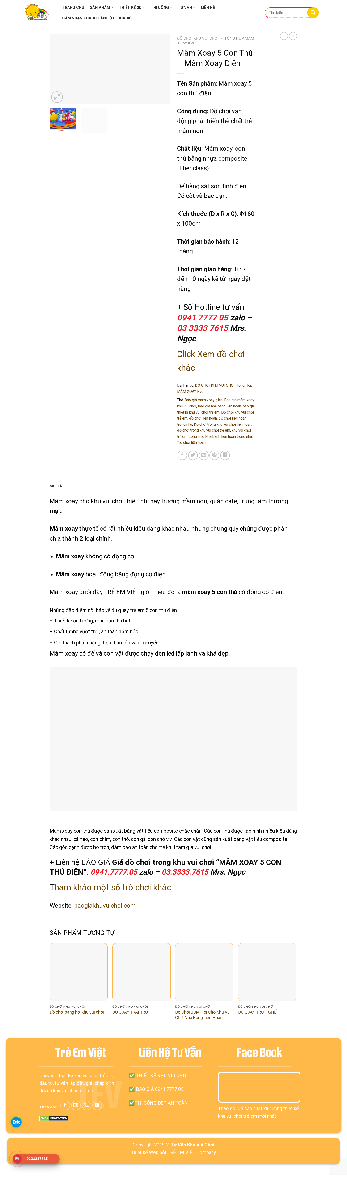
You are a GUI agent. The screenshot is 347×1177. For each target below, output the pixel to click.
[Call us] (86, 1105)
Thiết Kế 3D (130, 7)
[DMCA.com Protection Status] (53, 1118)
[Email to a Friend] (203, 455)
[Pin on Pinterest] (214, 455)
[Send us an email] (76, 1105)
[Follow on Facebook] (65, 1105)
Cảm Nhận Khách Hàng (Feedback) (97, 18)
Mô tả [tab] (56, 486)
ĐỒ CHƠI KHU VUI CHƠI (198, 38)
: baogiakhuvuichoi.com (103, 905)
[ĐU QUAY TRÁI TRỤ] (141, 972)
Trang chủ (73, 7)
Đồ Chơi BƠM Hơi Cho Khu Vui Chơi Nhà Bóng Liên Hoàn (203, 1015)
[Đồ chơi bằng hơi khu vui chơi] (79, 972)
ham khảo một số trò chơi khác (113, 888)
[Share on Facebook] (182, 455)
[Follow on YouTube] (97, 1105)
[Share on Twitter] (193, 455)
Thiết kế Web (144, 1152)
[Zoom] (57, 97)
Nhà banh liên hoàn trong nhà (228, 436)
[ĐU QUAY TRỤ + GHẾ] (267, 972)
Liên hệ (208, 7)
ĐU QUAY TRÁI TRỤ (130, 1012)
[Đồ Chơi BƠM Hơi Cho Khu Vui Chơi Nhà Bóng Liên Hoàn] (204, 972)
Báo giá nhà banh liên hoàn (219, 406)
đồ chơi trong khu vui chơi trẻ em (203, 430)
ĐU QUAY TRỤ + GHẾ (257, 1012)
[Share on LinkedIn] (225, 455)
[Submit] (313, 12)
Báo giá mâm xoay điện (204, 400)
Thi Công (160, 7)
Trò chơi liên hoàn (191, 442)
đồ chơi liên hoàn (203, 418)
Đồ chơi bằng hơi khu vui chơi (77, 1012)
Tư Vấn (185, 7)
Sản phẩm (100, 7)
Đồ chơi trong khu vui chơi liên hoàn (222, 424)
